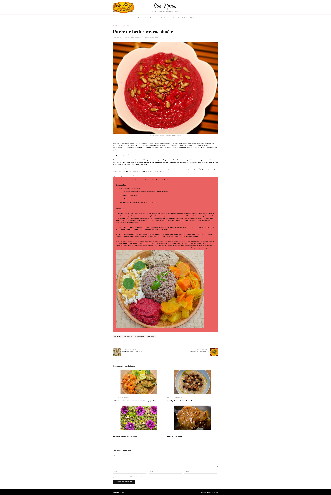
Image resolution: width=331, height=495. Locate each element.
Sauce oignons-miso (174, 436)
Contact (201, 18)
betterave (117, 336)
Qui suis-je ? (131, 18)
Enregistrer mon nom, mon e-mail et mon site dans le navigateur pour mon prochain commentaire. (137, 477)
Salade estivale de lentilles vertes (125, 436)
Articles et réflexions (189, 18)
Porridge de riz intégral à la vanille (180, 400)
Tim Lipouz (165, 6)
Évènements (154, 18)
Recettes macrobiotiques (169, 18)
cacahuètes (128, 336)
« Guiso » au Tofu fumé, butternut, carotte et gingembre (134, 400)
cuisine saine (139, 336)
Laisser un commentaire (151, 38)
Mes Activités (142, 18)
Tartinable (125, 25)
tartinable (151, 336)
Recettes (116, 25)
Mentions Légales (206, 492)
